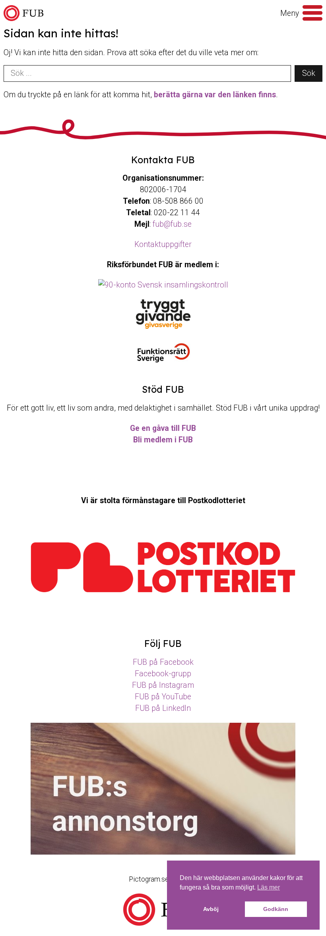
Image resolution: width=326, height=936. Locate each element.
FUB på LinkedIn (163, 708)
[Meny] (312, 13)
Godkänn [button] (275, 909)
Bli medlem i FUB (163, 439)
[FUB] (23, 13)
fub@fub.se (172, 224)
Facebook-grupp (163, 673)
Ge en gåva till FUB (163, 428)
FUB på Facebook (163, 662)
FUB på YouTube (163, 696)
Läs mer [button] (268, 887)
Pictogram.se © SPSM (163, 879)
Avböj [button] (211, 909)
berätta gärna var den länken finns (215, 94)
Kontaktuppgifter (163, 244)
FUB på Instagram (163, 685)
